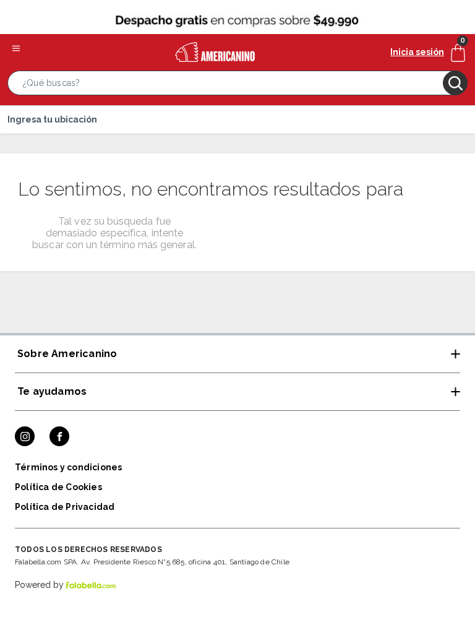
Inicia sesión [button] (417, 52)
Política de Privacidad (64, 507)
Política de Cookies (58, 487)
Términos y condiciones (68, 467)
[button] (237, 85)
